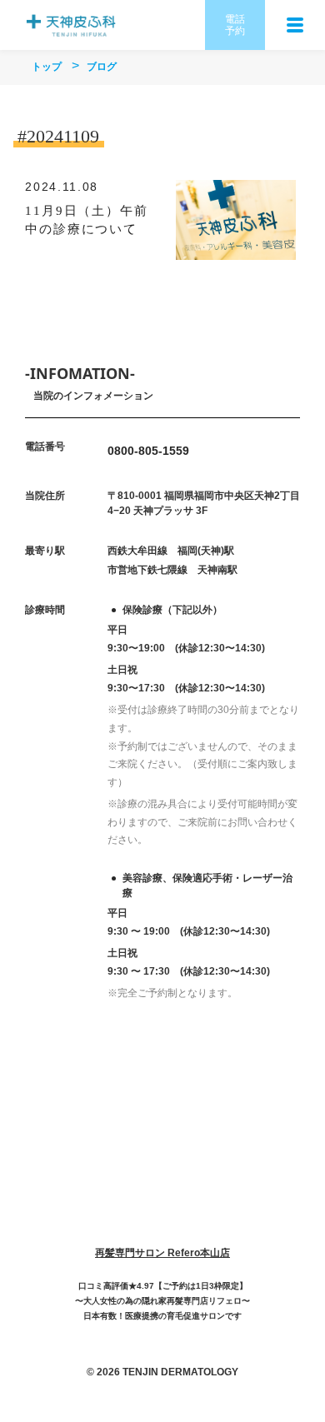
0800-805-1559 (148, 450)
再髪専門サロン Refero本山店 (162, 1253)
